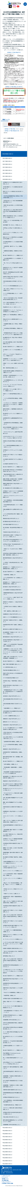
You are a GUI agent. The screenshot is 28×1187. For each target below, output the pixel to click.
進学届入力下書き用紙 (10, 129)
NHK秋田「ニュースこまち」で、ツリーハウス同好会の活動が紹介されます (12, 866)
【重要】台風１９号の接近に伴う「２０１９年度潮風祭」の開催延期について (12, 657)
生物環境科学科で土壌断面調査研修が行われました (12, 418)
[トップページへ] (6, 1167)
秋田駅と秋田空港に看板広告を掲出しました (12, 948)
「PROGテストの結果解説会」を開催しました (13, 992)
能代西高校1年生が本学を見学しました (11, 521)
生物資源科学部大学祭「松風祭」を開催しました (12, 625)
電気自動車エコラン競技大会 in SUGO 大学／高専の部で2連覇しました (13, 777)
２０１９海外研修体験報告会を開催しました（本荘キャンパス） (12, 446)
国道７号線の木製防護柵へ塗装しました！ (12, 664)
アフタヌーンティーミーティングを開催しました (12, 879)
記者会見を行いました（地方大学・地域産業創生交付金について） (12, 268)
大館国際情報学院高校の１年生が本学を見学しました (12, 593)
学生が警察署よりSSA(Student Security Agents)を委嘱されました (11, 1053)
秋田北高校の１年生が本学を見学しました (12, 724)
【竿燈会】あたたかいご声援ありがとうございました (12, 889)
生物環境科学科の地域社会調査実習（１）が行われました (12, 984)
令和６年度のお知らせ (7, 164)
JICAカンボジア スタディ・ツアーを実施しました (13, 816)
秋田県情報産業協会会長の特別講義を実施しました (12, 1093)
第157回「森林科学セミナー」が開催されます (13, 466)
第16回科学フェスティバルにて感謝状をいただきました (12, 414)
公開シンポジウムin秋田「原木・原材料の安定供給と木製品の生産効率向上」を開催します (12, 960)
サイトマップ (5, 1177)
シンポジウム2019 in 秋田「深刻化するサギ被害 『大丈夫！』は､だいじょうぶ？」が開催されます (13, 944)
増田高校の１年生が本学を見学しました (12, 749)
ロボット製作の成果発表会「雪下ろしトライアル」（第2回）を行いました (12, 303)
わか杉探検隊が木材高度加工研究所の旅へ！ (12, 589)
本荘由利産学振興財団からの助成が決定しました (12, 825)
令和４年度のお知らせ (7, 170)
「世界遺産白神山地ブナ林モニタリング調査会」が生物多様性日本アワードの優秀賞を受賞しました (12, 691)
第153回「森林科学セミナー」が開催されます (13, 975)
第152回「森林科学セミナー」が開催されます (13, 1050)
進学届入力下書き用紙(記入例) (12, 130)
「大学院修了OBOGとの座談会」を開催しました (12, 607)
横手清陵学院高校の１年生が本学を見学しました (12, 558)
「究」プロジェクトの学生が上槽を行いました (12, 263)
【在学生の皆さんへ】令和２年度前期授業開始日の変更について (12, 201)
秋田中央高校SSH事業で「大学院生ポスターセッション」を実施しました (12, 535)
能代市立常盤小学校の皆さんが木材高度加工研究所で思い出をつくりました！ (12, 470)
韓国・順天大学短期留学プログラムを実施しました (12, 803)
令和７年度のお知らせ (7, 161)
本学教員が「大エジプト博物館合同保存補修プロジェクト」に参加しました (12, 839)
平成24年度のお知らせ (7, 1145)
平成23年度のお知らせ (7, 1148)
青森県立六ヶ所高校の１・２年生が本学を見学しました (12, 602)
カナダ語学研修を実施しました (10, 667)
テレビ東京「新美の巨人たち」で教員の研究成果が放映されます (12, 834)
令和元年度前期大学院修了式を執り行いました (12, 704)
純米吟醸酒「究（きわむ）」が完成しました (12, 225)
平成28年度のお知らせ (7, 1133)
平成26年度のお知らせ (7, 1139)
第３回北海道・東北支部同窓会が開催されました (12, 528)
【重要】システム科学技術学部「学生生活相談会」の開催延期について (12, 645)
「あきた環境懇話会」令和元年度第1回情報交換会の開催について (13, 1101)
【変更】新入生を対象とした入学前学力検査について (12, 205)
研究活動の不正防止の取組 (7, 1183)
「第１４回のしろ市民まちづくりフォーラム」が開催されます (13, 289)
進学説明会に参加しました (9, 956)
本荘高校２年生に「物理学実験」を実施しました (12, 681)
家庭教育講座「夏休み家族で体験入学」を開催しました (12, 853)
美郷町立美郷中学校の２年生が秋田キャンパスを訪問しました (12, 484)
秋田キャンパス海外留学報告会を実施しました (12, 394)
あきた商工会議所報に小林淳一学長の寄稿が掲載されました (12, 342)
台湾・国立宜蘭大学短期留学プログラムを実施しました (12, 798)
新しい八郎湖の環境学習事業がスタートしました (12, 1058)
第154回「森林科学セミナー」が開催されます (13, 761)
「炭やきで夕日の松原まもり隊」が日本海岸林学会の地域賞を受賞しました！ (12, 298)
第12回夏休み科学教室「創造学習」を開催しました (13, 857)
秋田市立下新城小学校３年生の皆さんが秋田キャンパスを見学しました (12, 277)
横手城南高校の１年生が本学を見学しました (12, 636)
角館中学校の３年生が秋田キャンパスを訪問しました (12, 988)
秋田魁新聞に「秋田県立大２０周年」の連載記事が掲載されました (12, 1085)
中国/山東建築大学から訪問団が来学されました (13, 510)
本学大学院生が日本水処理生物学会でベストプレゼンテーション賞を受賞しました (12, 540)
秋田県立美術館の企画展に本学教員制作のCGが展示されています (13, 371)
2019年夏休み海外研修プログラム (10, 463)
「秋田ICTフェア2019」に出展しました (11, 893)
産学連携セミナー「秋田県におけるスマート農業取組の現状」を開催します (12, 582)
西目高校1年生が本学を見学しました (11, 518)
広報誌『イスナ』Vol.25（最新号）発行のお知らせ (13, 364)
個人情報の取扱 (5, 1180)
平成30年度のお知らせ (7, 1127)
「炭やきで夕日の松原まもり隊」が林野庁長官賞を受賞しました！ (12, 952)
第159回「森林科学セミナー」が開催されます (13, 255)
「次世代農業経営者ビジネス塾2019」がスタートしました (13, 1011)
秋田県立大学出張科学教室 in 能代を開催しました (13, 441)
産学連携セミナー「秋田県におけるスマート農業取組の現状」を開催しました (12, 567)
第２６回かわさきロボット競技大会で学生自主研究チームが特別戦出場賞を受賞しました (12, 784)
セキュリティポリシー (6, 1181)
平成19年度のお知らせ (7, 1160)
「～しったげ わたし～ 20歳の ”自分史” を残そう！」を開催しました (12, 598)
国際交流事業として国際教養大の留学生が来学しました (12, 409)
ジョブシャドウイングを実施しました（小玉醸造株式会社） (12, 233)
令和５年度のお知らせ (7, 167)
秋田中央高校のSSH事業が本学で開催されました (12, 807)
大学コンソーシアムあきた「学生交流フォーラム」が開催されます (12, 354)
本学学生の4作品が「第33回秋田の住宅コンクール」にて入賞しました (13, 544)
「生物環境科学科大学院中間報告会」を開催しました (12, 423)
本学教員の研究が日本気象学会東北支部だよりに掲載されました (12, 1113)
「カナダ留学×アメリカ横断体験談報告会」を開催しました (12, 930)
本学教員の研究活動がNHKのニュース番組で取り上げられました (12, 1015)
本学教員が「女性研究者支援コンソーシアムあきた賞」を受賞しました (12, 376)
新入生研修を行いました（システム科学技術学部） (12, 1037)
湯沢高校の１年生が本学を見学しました (12, 696)
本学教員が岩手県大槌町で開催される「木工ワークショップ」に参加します (12, 926)
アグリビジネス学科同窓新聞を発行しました (12, 285)
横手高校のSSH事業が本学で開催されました (12, 629)
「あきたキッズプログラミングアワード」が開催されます (12, 496)
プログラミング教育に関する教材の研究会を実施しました (12, 1108)
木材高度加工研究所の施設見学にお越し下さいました (12, 844)
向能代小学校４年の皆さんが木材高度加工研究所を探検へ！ (12, 674)
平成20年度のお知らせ (7, 1157)
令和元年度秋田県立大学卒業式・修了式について (12, 282)
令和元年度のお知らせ (7, 154)
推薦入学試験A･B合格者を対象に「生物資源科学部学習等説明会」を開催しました (12, 479)
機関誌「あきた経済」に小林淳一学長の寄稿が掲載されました (12, 848)
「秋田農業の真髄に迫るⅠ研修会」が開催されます (12, 324)
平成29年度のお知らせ (7, 1130)
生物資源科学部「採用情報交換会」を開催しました (12, 752)
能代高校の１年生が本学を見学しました (12, 586)
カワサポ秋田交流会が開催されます (11, 678)
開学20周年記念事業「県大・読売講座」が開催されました (13, 757)
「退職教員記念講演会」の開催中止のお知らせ (12, 251)
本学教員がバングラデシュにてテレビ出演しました (13, 450)
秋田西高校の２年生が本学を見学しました (12, 614)
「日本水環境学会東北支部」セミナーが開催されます (12, 505)
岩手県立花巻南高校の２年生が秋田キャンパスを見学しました (12, 640)
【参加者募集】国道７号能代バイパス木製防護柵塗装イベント (12, 830)
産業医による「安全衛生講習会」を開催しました (12, 315)
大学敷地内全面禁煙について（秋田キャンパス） (12, 1046)
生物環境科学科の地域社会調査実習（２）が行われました (12, 965)
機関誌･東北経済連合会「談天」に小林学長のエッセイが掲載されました (13, 216)
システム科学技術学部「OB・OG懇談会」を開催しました (12, 578)
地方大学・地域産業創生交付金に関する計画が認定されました (12, 272)
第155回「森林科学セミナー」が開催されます (13, 661)
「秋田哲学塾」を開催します (9, 574)
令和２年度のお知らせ (7, 176)
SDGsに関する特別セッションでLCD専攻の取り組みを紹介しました (13, 737)
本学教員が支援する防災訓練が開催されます (12, 998)
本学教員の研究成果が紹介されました (11, 1097)
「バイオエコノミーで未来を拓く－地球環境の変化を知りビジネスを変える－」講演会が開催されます (12, 404)
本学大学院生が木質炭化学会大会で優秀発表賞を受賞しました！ (12, 1028)
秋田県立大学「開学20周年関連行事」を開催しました (13, 1067)
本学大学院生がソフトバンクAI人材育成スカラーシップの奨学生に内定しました (12, 1063)
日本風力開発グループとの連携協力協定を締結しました (12, 187)
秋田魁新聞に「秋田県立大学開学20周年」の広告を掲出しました (13, 1076)
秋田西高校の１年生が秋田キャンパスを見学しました (12, 812)
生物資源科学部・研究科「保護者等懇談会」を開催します (12, 897)
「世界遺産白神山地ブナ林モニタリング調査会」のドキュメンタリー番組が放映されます (12, 333)
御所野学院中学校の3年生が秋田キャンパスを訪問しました (13, 979)
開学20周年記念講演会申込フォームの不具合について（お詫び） (13, 1120)
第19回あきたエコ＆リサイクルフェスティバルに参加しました (12, 789)
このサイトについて (6, 1175)
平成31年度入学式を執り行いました (11, 1117)
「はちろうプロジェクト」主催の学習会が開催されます (12, 432)
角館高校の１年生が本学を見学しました (12, 718)
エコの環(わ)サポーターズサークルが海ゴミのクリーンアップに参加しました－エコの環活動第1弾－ (13, 971)
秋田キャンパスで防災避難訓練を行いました (12, 617)
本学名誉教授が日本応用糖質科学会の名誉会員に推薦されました (12, 711)
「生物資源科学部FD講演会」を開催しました (13, 741)
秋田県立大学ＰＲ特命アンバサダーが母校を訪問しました (12, 911)
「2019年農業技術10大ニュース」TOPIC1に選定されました (13, 380)
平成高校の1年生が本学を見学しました (11, 532)
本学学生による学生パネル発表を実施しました (12, 228)
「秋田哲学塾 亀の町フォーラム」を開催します (12, 247)
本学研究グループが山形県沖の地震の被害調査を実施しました (12, 1041)
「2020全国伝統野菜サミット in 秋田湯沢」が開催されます (13, 259)
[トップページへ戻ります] (14, 2)
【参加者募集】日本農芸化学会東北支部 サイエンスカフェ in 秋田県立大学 (13, 772)
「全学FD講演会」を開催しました (10, 764)
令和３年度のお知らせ (7, 173)
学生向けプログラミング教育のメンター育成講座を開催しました (12, 935)
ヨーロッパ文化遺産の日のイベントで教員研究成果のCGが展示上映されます (12, 728)
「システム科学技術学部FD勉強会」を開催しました (13, 399)
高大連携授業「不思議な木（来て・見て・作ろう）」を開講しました (12, 633)
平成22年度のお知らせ (7, 1151)
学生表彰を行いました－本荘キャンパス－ (12, 307)
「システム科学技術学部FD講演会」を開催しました (13, 745)
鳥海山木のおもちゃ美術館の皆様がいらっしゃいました (12, 319)
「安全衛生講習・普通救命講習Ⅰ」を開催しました (12, 768)
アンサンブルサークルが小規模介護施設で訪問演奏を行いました (12, 1006)
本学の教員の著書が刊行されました (11, 524)
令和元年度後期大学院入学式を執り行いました (12, 699)
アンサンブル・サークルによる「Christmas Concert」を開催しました (12, 385)
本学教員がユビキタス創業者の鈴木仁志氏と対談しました (12, 183)
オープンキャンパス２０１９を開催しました (12, 939)
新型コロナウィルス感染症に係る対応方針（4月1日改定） (13, 192)
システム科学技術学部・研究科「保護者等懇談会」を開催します (12, 874)
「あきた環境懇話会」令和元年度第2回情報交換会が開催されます (13, 500)
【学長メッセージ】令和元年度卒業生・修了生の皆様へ (12, 221)
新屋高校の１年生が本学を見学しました (12, 781)
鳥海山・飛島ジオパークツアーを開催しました (12, 1002)
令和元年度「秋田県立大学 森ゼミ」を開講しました (13, 620)
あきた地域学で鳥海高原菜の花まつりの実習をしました (12, 1081)
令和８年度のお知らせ (7, 158)
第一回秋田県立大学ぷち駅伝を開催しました (12, 488)
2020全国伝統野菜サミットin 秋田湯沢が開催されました (13, 242)
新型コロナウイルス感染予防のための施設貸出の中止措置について (12, 237)
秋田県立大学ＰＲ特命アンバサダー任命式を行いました (12, 921)
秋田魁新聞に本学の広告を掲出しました (12, 1019)
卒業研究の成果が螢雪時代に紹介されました (12, 1089)
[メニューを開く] (24, 4)
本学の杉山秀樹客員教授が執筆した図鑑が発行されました (12, 1023)
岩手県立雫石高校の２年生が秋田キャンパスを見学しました (12, 686)
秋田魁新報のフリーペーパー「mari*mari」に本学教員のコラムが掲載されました (13, 310)
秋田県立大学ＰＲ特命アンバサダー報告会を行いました (12, 455)
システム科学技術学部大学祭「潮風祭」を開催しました (12, 514)
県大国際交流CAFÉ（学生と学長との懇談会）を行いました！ (13, 338)
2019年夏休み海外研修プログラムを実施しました (13, 460)
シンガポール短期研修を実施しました (11, 715)
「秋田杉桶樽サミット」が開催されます (12, 708)
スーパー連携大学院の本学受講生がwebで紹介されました (12, 1032)
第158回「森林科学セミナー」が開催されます (13, 346)
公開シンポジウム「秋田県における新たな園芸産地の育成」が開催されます (12, 901)
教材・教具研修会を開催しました (10, 368)
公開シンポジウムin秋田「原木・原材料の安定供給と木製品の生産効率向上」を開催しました (12, 916)
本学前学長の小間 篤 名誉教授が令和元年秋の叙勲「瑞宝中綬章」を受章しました (13, 554)
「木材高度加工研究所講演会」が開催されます (12, 329)
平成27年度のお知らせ (7, 1136)
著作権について (5, 1178)
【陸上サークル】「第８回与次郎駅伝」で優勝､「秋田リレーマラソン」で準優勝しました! (12, 884)
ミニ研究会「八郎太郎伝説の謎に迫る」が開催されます (12, 563)
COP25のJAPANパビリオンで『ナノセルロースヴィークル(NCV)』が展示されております (12, 437)
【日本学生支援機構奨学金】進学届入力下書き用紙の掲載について (12, 196)
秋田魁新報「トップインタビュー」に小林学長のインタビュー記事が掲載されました (12, 359)
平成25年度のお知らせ (7, 1142)
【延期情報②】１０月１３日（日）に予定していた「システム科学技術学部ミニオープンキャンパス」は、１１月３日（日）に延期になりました (12, 651)
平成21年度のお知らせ (7, 1154)
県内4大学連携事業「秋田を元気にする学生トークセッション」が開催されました (13, 428)
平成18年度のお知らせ (7, 1163)
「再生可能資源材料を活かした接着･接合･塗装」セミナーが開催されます (13, 475)
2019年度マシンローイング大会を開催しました (13, 350)
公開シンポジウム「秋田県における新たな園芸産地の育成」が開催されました (12, 821)
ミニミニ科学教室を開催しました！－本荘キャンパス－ (12, 294)
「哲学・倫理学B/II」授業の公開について (12, 611)
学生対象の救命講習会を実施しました (11, 670)
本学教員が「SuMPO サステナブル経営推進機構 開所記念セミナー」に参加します (13, 491)
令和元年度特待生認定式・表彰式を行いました (12, 1072)
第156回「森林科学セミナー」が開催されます (13, 571)
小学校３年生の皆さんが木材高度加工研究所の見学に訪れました (12, 733)
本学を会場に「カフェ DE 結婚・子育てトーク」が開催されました (12, 389)
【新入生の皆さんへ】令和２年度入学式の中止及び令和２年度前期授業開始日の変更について (12, 211)
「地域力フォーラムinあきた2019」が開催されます (12, 549)
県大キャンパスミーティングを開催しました (12, 870)
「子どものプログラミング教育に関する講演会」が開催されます (12, 793)
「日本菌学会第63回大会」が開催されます (12, 1105)
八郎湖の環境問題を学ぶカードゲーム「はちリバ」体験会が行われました (12, 862)
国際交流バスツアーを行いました (10, 722)
